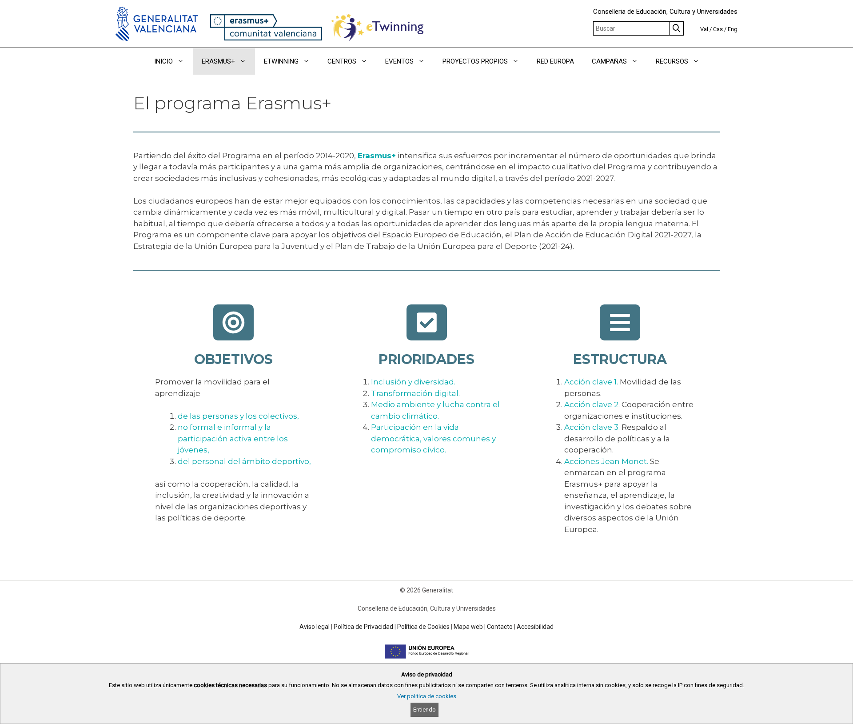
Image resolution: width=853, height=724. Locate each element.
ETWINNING (281, 61)
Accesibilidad (535, 626)
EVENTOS (399, 61)
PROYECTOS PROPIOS (475, 61)
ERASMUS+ (218, 61)
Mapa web (468, 626)
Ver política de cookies (426, 696)
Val (704, 29)
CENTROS (341, 61)
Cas (718, 29)
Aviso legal (314, 626)
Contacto (500, 626)
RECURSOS (672, 61)
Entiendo (424, 709)
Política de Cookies (423, 626)
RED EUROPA (555, 61)
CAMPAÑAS (609, 61)
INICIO (163, 61)
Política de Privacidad (363, 626)
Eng (732, 29)
